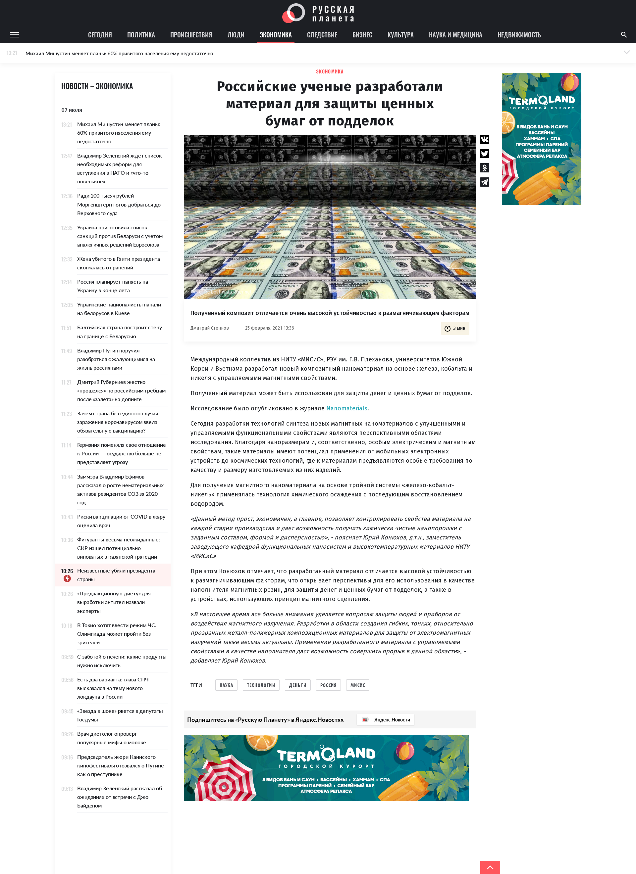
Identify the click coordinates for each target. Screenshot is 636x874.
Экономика (276, 34)
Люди (236, 34)
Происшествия (191, 34)
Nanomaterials (346, 408)
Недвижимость (519, 34)
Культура (401, 34)
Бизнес (362, 34)
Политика (141, 34)
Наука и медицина (455, 34)
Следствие (322, 34)
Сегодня (100, 34)
